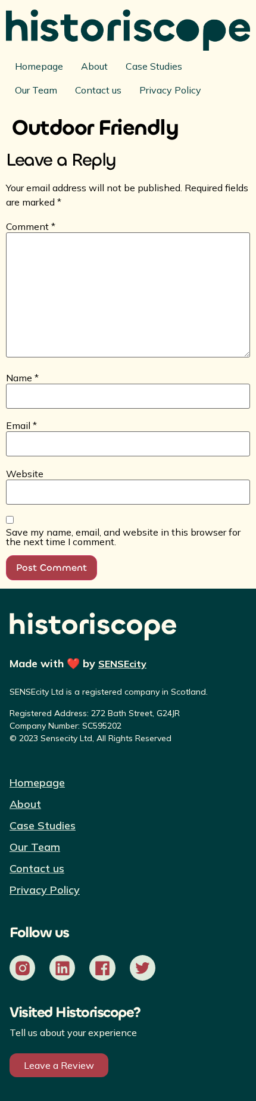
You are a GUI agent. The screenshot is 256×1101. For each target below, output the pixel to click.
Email (21, 425)
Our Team (36, 90)
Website (24, 473)
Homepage (39, 66)
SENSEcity (122, 664)
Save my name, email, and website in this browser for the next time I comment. (123, 536)
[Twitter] (142, 968)
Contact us (98, 90)
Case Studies (154, 66)
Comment (30, 226)
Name (22, 377)
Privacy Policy (170, 90)
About (94, 66)
